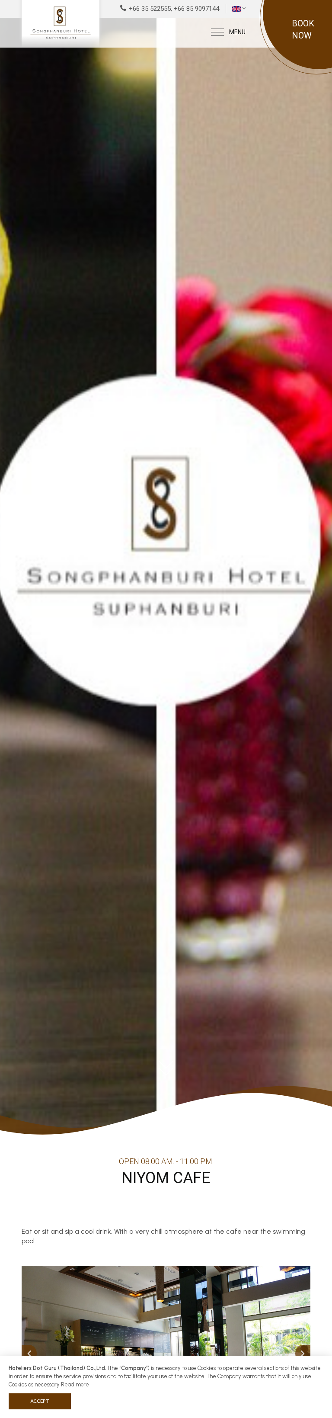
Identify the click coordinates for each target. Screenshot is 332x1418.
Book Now (303, 29)
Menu (237, 32)
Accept (39, 1401)
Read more (75, 1384)
